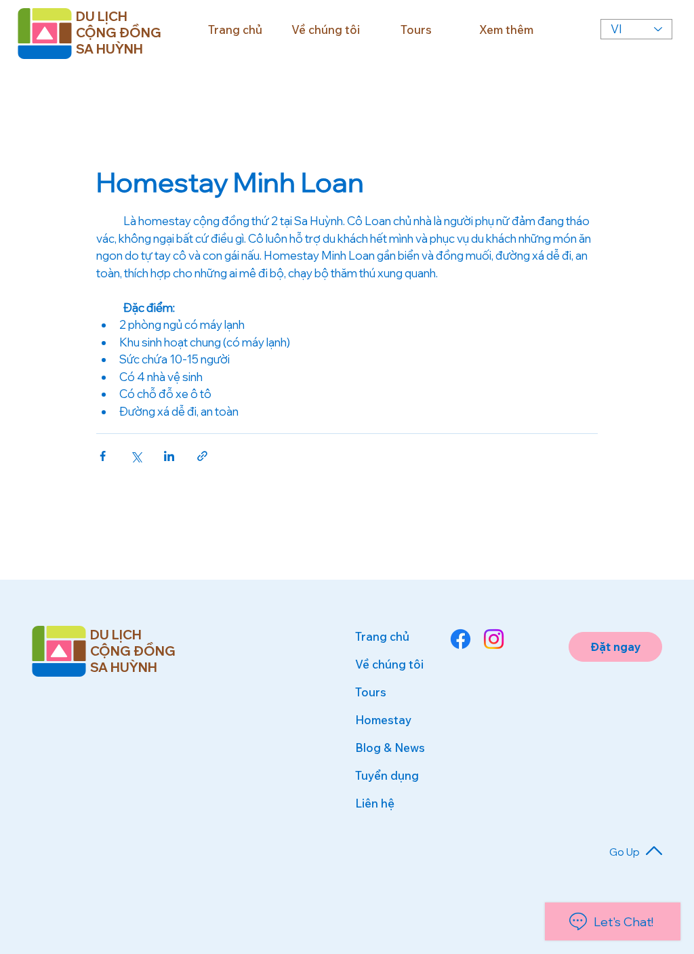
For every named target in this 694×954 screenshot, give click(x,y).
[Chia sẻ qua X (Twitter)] (135, 456)
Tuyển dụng (387, 775)
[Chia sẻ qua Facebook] (102, 456)
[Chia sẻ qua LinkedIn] (169, 456)
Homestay (383, 720)
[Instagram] (494, 639)
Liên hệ (374, 803)
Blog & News (390, 747)
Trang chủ (382, 636)
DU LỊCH (101, 16)
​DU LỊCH (116, 635)
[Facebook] (460, 639)
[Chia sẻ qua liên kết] (202, 456)
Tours (370, 692)
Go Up (624, 852)
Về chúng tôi (389, 664)
